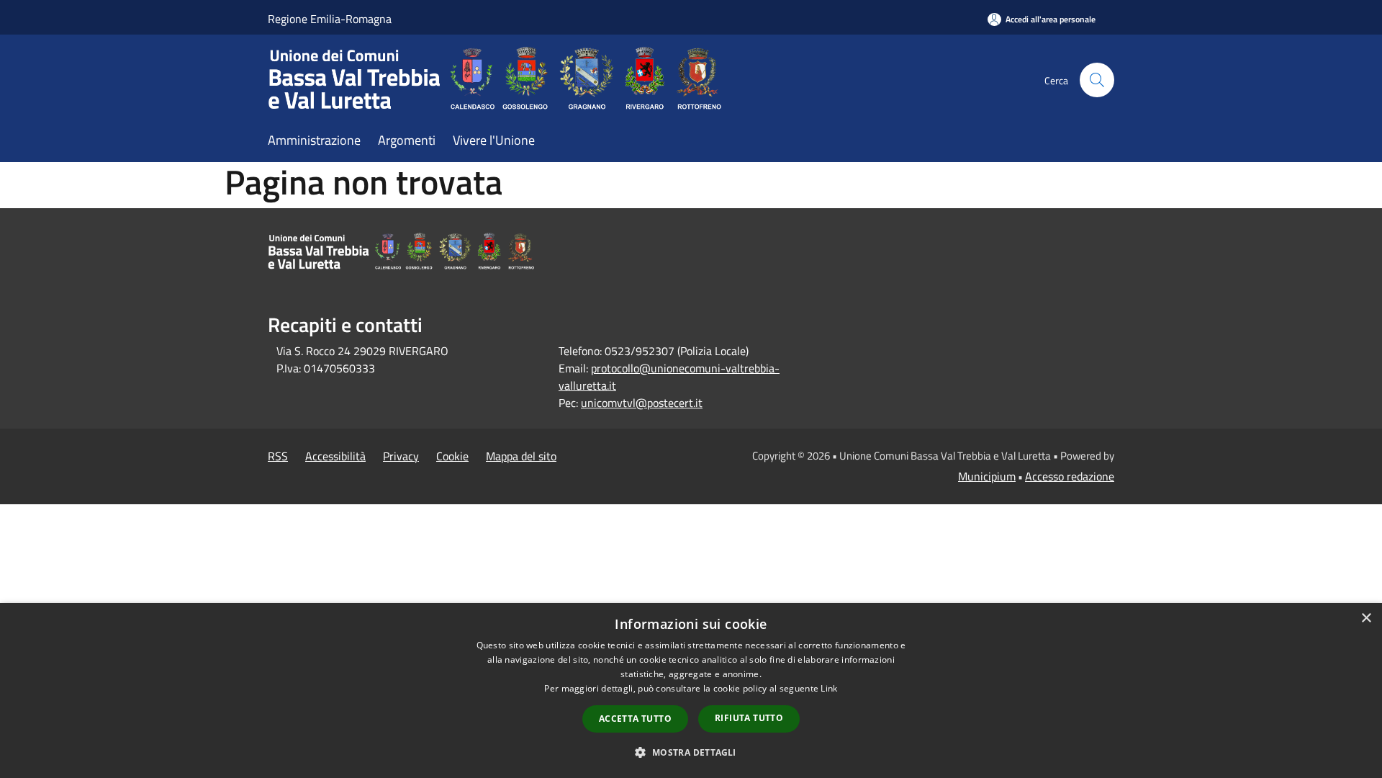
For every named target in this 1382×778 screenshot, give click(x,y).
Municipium (987, 476)
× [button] (1365, 618)
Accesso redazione (1069, 476)
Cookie (452, 456)
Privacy (401, 456)
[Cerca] (1097, 80)
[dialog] (691, 690)
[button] (691, 752)
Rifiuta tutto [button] (749, 718)
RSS (278, 456)
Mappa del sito (521, 456)
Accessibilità (335, 456)
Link (829, 688)
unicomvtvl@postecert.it (642, 402)
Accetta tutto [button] (635, 718)
